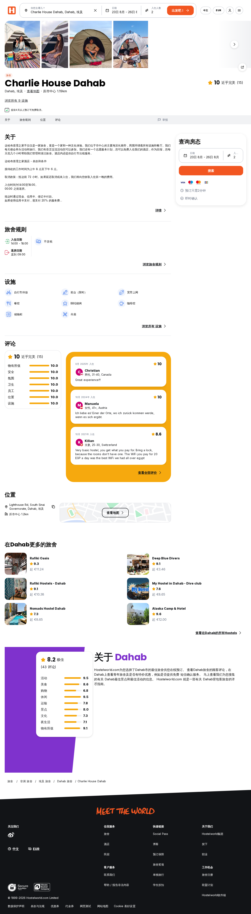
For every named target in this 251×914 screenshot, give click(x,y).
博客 (155, 844)
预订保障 (158, 854)
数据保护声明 (16, 906)
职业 (204, 854)
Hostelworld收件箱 (214, 895)
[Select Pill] (230, 10)
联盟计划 (207, 885)
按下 (204, 844)
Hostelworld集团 (212, 833)
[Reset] (95, 10)
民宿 (106, 854)
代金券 (69, 906)
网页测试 (85, 906)
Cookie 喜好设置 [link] (125, 906)
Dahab (10, 91)
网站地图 (102, 906)
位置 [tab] (43, 119)
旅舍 (8, 75)
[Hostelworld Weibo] (11, 835)
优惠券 (55, 906)
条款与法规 (38, 906)
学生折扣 (158, 885)
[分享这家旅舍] (242, 67)
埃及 (20, 91)
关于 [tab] (7, 119)
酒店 (106, 844)
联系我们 (109, 874)
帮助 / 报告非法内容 (116, 885)
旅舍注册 (207, 874)
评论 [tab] (58, 119)
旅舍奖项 (158, 864)
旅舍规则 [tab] (25, 119)
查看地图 (33, 91)
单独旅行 (158, 874)
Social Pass (160, 833)
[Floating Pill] (234, 44)
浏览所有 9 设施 (16, 100)
